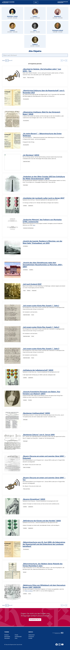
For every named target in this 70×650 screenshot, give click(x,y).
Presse (16, 634)
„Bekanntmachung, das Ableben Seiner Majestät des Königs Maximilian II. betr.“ (42, 565)
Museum (6, 634)
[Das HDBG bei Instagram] (59, 644)
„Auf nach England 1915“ (32, 284)
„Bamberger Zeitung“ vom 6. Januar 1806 (39, 435)
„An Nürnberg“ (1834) (31, 155)
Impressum (31, 636)
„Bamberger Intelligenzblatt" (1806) (36, 413)
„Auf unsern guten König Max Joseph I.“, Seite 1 (41, 306)
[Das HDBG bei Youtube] (62, 644)
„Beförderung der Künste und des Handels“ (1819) (42, 521)
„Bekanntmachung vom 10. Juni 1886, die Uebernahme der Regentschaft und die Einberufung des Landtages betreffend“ (44, 544)
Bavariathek (7, 636)
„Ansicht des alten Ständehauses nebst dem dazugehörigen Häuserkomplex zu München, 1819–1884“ (43, 265)
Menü (36, 2)
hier (34, 225)
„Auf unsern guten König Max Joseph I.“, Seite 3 (41, 349)
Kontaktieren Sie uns (35, 619)
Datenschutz (31, 634)
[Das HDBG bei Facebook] (57, 644)
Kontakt (30, 638)
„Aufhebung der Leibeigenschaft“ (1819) (38, 370)
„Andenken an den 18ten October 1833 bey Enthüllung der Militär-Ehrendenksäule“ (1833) (44, 178)
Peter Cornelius (29, 590)
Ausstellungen (18, 636)
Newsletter (7, 638)
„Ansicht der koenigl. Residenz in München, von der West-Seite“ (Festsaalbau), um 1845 (42, 242)
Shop (16, 638)
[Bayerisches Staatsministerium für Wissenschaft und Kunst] (56, 634)
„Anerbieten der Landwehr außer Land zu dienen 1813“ (44, 198)
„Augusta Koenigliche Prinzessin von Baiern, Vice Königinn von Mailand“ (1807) (41, 393)
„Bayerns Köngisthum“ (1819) (34, 499)
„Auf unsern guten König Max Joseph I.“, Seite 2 (41, 327)
